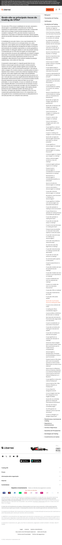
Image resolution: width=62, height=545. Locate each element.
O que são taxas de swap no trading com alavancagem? (53, 237)
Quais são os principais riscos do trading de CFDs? (53, 301)
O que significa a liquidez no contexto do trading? (53, 37)
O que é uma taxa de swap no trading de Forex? (53, 226)
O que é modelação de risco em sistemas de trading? (52, 280)
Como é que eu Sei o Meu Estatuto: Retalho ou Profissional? (53, 385)
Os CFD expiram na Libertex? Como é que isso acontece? (53, 411)
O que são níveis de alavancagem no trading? (53, 192)
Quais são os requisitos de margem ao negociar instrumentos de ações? (53, 107)
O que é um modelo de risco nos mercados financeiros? (52, 286)
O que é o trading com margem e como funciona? (53, 133)
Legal (21, 529)
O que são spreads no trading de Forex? (52, 218)
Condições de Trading (51, 24)
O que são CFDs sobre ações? (52, 297)
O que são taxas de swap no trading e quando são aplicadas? (53, 251)
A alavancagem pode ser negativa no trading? (53, 165)
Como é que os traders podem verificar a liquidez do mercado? (53, 63)
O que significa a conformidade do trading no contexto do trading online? (53, 88)
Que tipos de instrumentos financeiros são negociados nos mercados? (53, 319)
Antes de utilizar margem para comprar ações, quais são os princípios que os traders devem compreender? (53, 346)
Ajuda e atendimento (36, 529)
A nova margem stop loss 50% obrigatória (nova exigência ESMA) (53, 395)
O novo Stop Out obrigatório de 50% (51, 390)
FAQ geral (47, 15)
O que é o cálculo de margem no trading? (51, 118)
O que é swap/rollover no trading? (53, 264)
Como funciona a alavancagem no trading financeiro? (53, 150)
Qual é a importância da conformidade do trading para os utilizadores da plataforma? (53, 95)
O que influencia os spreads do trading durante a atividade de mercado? (53, 213)
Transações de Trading (51, 18)
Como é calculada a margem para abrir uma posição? (52, 123)
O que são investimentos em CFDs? (52, 293)
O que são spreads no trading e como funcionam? (53, 208)
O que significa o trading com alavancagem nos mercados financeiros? (53, 203)
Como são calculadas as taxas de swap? (53, 241)
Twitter (6, 457)
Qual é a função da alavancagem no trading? (53, 184)
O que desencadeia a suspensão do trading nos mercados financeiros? (53, 69)
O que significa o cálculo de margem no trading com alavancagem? (53, 129)
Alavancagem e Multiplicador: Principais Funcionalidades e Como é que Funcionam (53, 354)
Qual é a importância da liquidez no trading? (53, 53)
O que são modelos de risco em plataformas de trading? (53, 269)
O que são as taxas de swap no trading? (52, 222)
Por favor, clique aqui (39, 501)
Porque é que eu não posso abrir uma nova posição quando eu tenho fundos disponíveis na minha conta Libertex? (53, 363)
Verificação (47, 21)
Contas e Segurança (50, 427)
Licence (27, 529)
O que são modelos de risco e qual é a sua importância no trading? (53, 274)
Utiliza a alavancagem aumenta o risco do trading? (52, 160)
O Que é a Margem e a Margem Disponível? (52, 415)
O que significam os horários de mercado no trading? (52, 339)
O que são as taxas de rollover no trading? (52, 255)
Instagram (10, 457)
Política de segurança (38, 534)
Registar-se (50, 9)
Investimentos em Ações (51, 437)
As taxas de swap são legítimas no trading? (52, 245)
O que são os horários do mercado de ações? (53, 334)
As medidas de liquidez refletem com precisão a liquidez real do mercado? (53, 42)
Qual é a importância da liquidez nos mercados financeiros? (53, 58)
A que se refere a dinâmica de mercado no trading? (53, 314)
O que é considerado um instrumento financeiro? (52, 324)
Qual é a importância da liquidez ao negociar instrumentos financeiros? (53, 28)
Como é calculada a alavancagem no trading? (53, 188)
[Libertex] (6, 9)
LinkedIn (17, 457)
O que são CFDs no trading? (53, 290)
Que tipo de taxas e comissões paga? (51, 405)
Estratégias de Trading (51, 433)
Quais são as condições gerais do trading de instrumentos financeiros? (53, 401)
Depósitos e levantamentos (49, 424)
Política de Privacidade (24, 534)
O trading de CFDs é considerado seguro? (51, 310)
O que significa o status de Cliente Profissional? (53, 380)
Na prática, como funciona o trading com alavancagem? (53, 197)
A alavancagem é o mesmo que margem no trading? (53, 155)
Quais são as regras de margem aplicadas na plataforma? (52, 101)
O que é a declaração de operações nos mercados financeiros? (53, 81)
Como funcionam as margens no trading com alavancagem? (52, 113)
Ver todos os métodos (31, 490)
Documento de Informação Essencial (26, 531)
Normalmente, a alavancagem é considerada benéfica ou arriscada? (53, 178)
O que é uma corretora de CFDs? (53, 306)
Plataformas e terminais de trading (52, 420)
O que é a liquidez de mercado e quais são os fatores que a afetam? (52, 48)
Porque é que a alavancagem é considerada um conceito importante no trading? (53, 171)
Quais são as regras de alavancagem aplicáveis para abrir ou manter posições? (53, 140)
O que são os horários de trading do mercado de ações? (53, 329)
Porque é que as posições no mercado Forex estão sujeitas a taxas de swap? (53, 231)
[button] (59, 9)
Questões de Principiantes (52, 430)
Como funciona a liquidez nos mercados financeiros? (53, 33)
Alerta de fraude (41, 531)
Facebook (2, 457)
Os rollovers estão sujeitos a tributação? (53, 259)
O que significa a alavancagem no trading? (53, 145)
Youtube (13, 457)
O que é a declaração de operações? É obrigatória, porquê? (53, 75)
